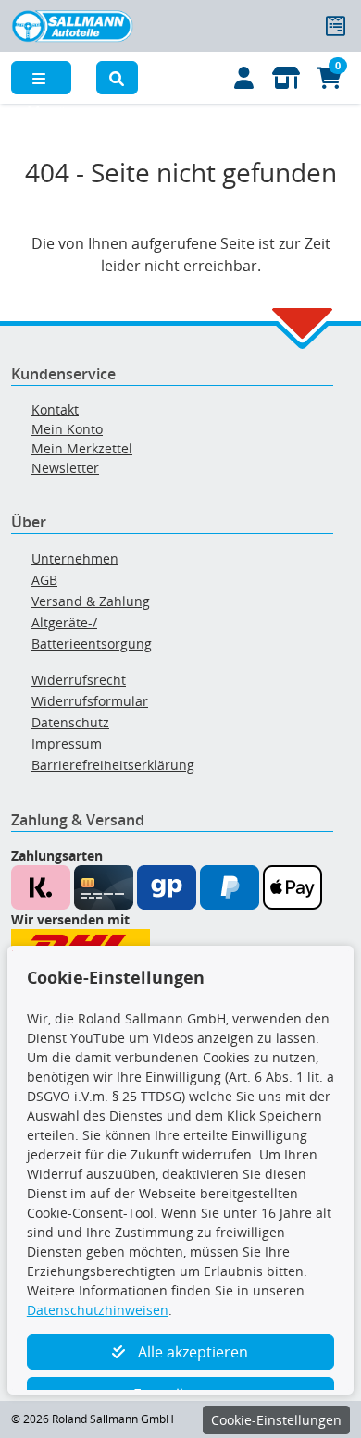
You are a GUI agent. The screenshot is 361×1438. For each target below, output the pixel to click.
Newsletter (65, 468)
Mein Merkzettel (81, 448)
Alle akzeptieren (191, 1352)
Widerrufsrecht (78, 679)
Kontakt (55, 409)
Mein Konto (67, 429)
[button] (117, 77)
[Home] (72, 24)
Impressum (66, 743)
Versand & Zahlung (90, 601)
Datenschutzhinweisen (97, 1310)
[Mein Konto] (244, 77)
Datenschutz (70, 722)
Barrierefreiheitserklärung (112, 765)
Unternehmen (74, 558)
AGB (44, 580)
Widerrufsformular (89, 701)
